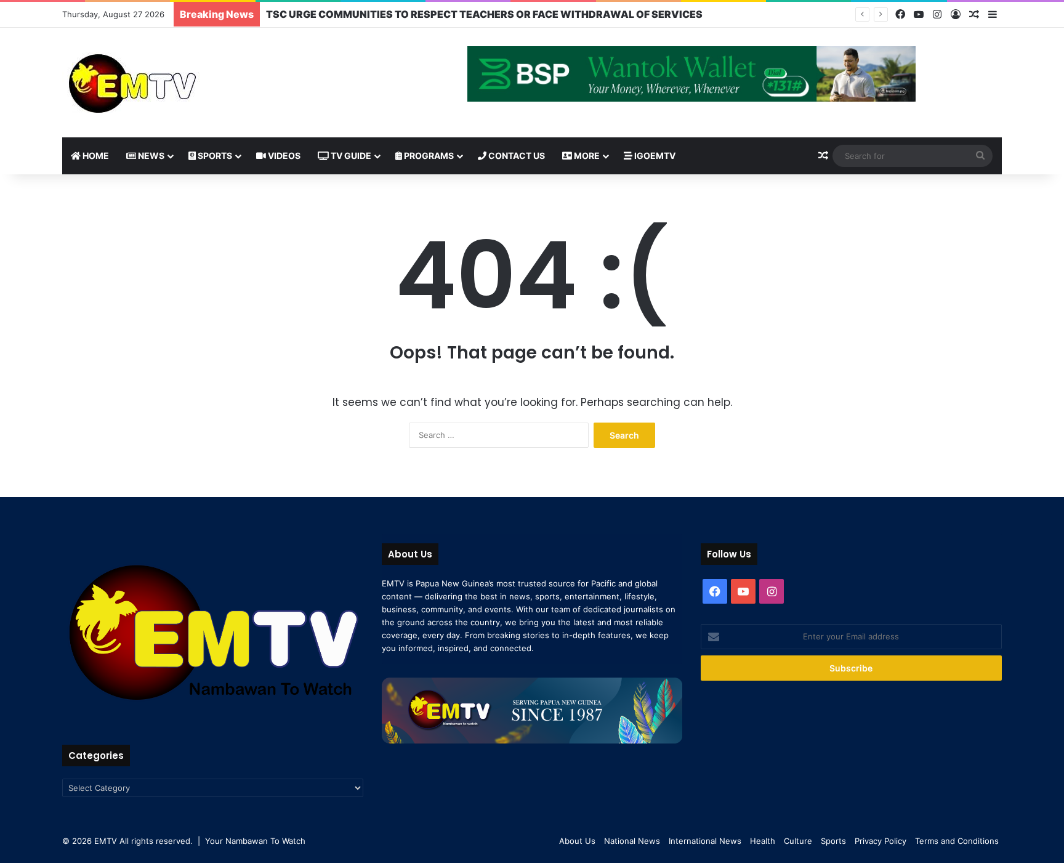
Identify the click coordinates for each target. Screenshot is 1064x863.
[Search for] (980, 156)
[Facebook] (900, 14)
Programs (428, 155)
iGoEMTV (653, 155)
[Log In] (955, 14)
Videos (283, 155)
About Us (577, 841)
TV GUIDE (350, 155)
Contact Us (515, 155)
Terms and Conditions (957, 841)
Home (95, 155)
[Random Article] (974, 14)
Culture (798, 841)
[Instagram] (937, 14)
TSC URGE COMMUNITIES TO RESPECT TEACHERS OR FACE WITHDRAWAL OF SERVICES (484, 14)
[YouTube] (918, 14)
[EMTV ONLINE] (173, 82)
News (150, 155)
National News (632, 841)
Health (762, 841)
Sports (214, 155)
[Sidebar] (992, 14)
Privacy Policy (880, 841)
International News (705, 841)
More (586, 155)
